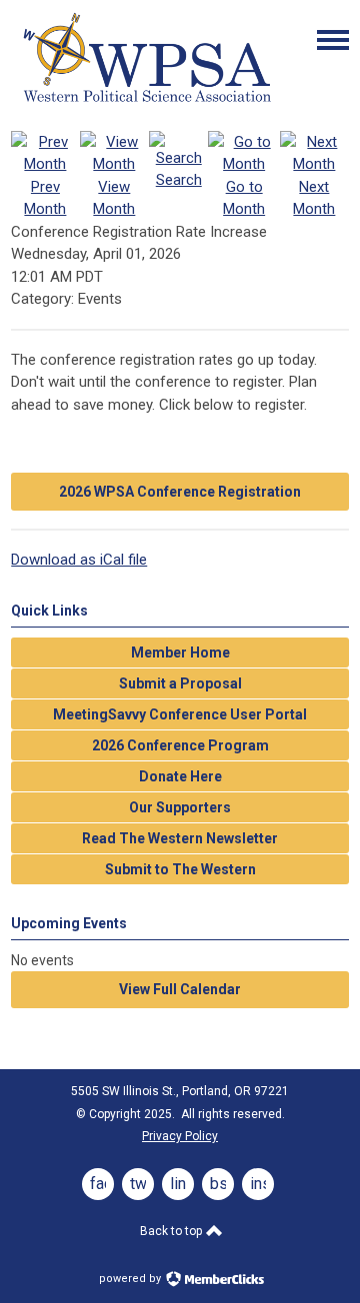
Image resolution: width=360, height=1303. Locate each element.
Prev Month (45, 198)
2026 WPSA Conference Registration (180, 492)
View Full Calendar (180, 989)
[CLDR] (146, 103)
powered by (131, 1278)
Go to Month (244, 198)
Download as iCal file (79, 560)
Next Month (314, 198)
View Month (114, 198)
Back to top (172, 1231)
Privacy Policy (180, 1136)
